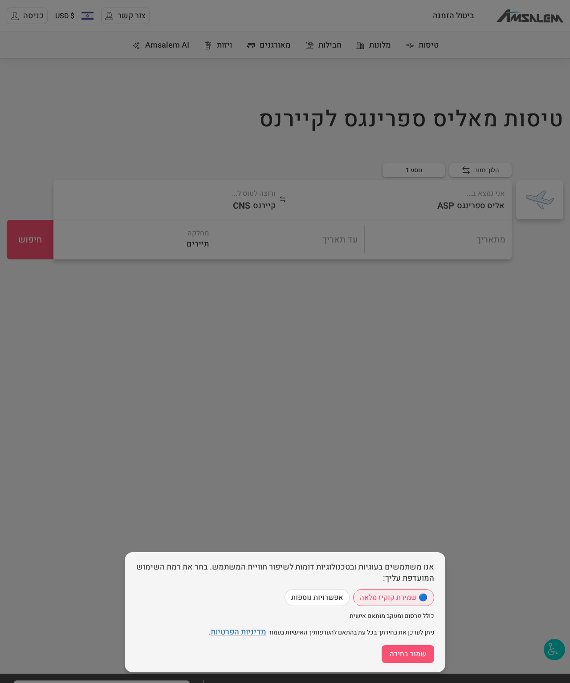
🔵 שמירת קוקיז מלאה (394, 597)
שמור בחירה (408, 654)
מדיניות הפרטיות (238, 632)
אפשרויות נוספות (317, 597)
